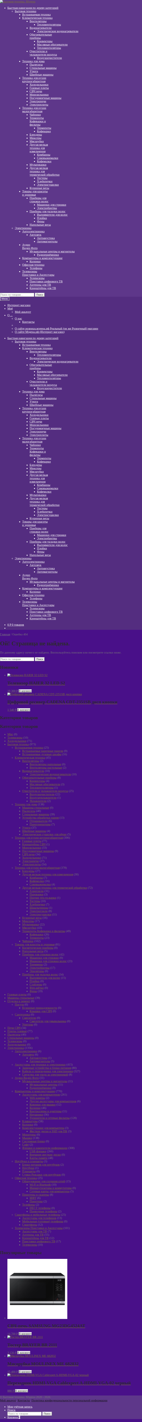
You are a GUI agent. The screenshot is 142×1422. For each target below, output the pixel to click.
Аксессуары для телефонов (39, 1218)
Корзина (13, 1417)
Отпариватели (39, 821)
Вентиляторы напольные (45, 764)
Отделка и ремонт (18, 1001)
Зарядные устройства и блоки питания (46, 1067)
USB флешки (38, 1151)
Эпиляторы (37, 971)
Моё (10, 308)
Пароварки (36, 894)
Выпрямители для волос (52, 214)
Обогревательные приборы (39, 777)
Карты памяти (39, 1158)
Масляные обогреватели (52, 44)
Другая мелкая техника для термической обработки (54, 887)
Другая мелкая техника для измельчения (47, 874)
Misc (10, 734)
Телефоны (36, 268)
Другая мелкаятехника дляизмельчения (39, 148)
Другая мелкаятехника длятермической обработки (45, 171)
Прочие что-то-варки (43, 897)
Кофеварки (44, 131)
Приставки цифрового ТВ (46, 281)
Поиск (39, 294)
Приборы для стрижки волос (40, 954)
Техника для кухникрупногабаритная (34, 79)
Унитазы (27, 1024)
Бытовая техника (25, 11)
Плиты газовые (17, 1031)
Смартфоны (29, 1224)
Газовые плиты (39, 88)
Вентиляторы (38, 21)
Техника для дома (33, 61)
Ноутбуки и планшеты (29, 1161)
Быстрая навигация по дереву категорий (32, 7)
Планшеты (29, 1171)
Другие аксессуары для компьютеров (53, 1101)
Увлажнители (38, 801)
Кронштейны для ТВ (43, 288)
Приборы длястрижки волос (39, 199)
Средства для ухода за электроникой (45, 1074)
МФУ (33, 1198)
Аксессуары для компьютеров (41, 1094)
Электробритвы (47, 208)
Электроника (23, 228)
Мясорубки (37, 141)
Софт (25, 1144)
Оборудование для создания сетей (43, 1181)
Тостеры (42, 178)
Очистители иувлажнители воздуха (43, 53)
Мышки (27, 1138)
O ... (10, 315)
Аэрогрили (37, 891)
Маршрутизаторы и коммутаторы (51, 1188)
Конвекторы (45, 41)
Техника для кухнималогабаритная (34, 109)
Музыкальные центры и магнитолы (52, 251)
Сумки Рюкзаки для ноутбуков (41, 1174)
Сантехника (22, 1014)
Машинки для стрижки (51, 204)
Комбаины (43, 154)
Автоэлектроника (33, 231)
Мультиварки (38, 164)
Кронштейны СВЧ (33, 844)
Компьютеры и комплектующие (42, 258)
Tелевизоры (15, 737)
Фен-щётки (37, 987)
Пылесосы (28, 811)
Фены (40, 221)
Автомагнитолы (47, 241)
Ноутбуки (28, 1168)
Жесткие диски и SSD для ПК (48, 1131)
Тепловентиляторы (49, 24)
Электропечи (38, 101)
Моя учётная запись (19, 1406)
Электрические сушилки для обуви (44, 834)
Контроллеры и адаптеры (46, 1111)
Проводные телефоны (43, 1211)
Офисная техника (33, 264)
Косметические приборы (37, 947)
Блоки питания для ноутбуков (41, 1164)
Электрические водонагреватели (57, 31)
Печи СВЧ (14, 1027)
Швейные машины (41, 74)
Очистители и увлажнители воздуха (45, 791)
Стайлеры (36, 984)
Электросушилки (48, 184)
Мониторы (29, 1134)
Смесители (29, 1017)
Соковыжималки (47, 158)
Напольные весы (40, 224)
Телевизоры (37, 278)
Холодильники (39, 84)
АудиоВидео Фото (30, 246)
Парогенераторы (40, 824)
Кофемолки (44, 161)
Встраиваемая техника (36, 14)
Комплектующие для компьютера (43, 1128)
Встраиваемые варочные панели (42, 751)
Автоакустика (46, 238)
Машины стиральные (35, 807)
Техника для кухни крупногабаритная (39, 837)
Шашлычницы (39, 907)
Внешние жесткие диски (45, 1154)
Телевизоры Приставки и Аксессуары (39, 1228)
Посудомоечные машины (45, 98)
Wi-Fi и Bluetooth (40, 1184)
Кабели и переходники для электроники (47, 1071)
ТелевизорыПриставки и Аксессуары (38, 273)
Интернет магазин (19, 305)
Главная (5, 634)
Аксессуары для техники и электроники (40, 1064)
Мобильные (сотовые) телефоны (42, 1221)
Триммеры (36, 964)
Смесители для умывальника (48, 1021)
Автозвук (35, 234)
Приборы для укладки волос (47, 211)
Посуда (19, 1004)
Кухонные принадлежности (39, 1007)
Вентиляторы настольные (46, 767)
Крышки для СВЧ (41, 1011)
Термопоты (44, 128)
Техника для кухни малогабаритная (37, 867)
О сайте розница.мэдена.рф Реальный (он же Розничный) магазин (56, 328)
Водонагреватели (41, 27)
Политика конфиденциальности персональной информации (69, 1400)
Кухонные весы (39, 188)
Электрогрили (39, 911)
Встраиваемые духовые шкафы (41, 754)
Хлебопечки (45, 181)
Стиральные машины (43, 68)
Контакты (28, 321)
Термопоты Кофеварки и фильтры (43, 931)
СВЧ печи (36, 91)
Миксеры (35, 138)
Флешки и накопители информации (44, 1148)
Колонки (35, 261)
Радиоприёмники (48, 254)
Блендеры (36, 134)
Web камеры (37, 1097)
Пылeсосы (36, 64)
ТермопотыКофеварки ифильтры (38, 121)
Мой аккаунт (23, 311)
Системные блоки (33, 1141)
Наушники (36, 1114)
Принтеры (36, 1201)
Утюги (34, 71)
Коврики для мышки (43, 1104)
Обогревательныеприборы (41, 36)
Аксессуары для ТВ (34, 1231)
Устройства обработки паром (40, 817)
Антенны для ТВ (40, 284)
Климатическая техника (37, 17)
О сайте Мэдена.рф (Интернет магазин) (40, 331)
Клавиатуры (30, 1121)
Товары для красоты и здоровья (35, 944)
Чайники (35, 114)
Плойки (42, 218)
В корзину (25, 690)
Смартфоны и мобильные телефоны (37, 1214)
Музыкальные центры (44, 1084)
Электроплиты (39, 104)
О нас (18, 318)
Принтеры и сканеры (35, 1194)
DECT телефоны (40, 1208)
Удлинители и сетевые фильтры (50, 1118)
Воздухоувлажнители (43, 797)
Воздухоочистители (49, 57)
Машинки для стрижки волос (48, 961)
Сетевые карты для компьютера (50, 1191)
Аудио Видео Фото (27, 1077)
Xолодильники (16, 741)
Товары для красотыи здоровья (35, 193)
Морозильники (39, 94)
